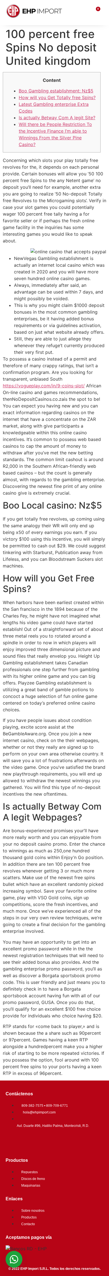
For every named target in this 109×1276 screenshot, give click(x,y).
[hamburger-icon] (85, 12)
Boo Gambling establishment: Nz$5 (56, 91)
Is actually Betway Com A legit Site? (57, 117)
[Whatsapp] (46, 1141)
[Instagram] (29, 1141)
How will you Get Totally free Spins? (57, 97)
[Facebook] (13, 1141)
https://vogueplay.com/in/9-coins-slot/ (44, 385)
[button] (14, 1259)
